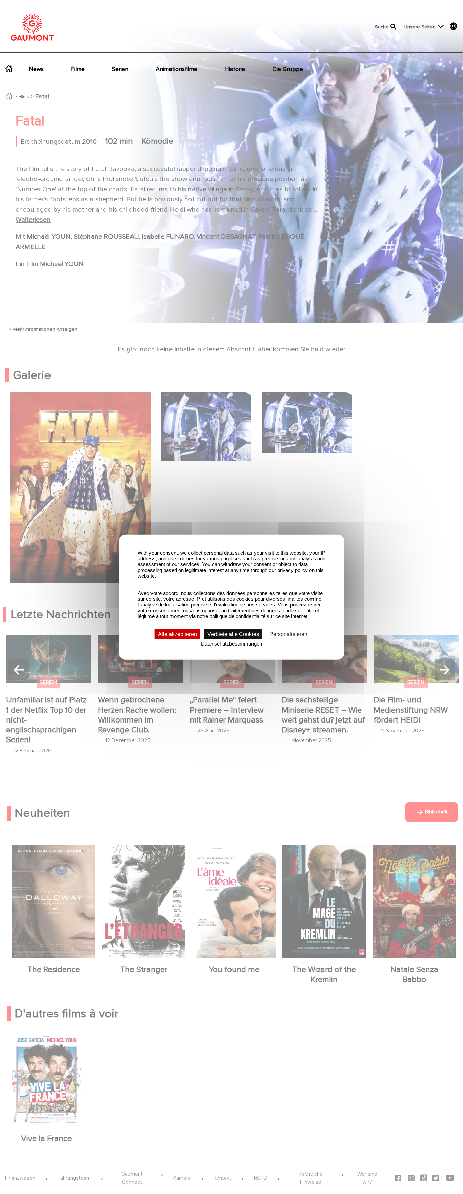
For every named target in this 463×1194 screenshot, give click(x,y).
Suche (382, 27)
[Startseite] (32, 27)
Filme (78, 69)
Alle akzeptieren (177, 634)
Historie (234, 69)
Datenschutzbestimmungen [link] (231, 644)
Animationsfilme (176, 69)
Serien (120, 69)
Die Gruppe (287, 69)
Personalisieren (288, 634)
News (36, 69)
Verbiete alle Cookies (233, 634)
